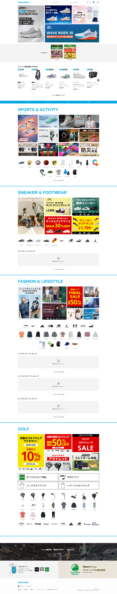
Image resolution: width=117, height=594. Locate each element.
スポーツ (27, 102)
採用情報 (25, 589)
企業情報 (19, 589)
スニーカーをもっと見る (58, 269)
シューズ (48, 102)
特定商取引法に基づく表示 (52, 589)
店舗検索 (59, 553)
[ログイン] (90, 2)
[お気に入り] (88, 2)
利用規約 (31, 589)
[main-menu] (98, 2)
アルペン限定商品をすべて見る (58, 95)
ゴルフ (88, 102)
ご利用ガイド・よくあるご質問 (25, 586)
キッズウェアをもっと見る (58, 416)
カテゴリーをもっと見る (58, 180)
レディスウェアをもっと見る (58, 394)
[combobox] (59, 2)
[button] (98, 80)
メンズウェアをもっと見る (58, 371)
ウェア (68, 102)
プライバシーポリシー (40, 589)
